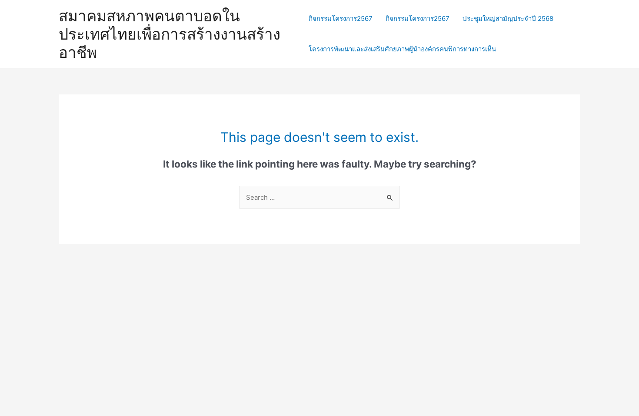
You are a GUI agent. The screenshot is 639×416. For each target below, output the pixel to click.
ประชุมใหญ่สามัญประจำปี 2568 (508, 18)
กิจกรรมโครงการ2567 (341, 18)
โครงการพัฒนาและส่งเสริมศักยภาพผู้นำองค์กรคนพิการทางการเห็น (402, 49)
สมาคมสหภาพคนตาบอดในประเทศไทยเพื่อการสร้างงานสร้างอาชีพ (169, 34)
